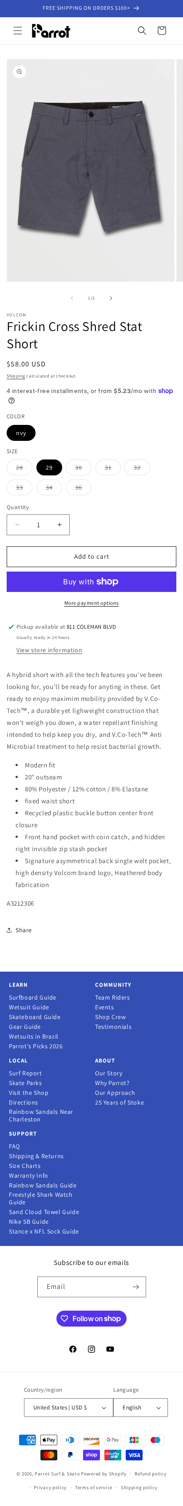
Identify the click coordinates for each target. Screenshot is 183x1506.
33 (24, 489)
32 (142, 469)
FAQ (14, 1146)
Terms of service (93, 1487)
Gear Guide (25, 1027)
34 (54, 489)
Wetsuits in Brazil (34, 1036)
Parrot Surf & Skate (57, 1474)
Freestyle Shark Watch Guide (41, 1198)
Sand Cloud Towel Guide (44, 1212)
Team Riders (112, 997)
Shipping (16, 376)
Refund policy (150, 1474)
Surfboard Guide (32, 997)
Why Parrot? (112, 1083)
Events (104, 1007)
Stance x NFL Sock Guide (44, 1231)
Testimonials (113, 1027)
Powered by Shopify (104, 1474)
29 (49, 467)
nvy (21, 433)
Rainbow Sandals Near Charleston (41, 1115)
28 (24, 469)
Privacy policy (50, 1487)
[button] (18, 30)
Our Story (108, 1073)
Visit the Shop (28, 1093)
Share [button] (24, 930)
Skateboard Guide (35, 1017)
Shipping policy (139, 1487)
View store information (49, 650)
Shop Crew (110, 1017)
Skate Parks (25, 1083)
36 (83, 489)
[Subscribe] (136, 1286)
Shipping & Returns (36, 1156)
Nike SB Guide (29, 1222)
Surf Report (25, 1073)
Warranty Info (28, 1175)
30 (83, 469)
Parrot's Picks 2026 (36, 1046)
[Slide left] (72, 298)
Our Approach (115, 1093)
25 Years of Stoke (119, 1102)
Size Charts (25, 1166)
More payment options (91, 602)
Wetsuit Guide (29, 1007)
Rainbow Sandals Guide (43, 1185)
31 (113, 469)
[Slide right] (111, 298)
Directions (23, 1102)
